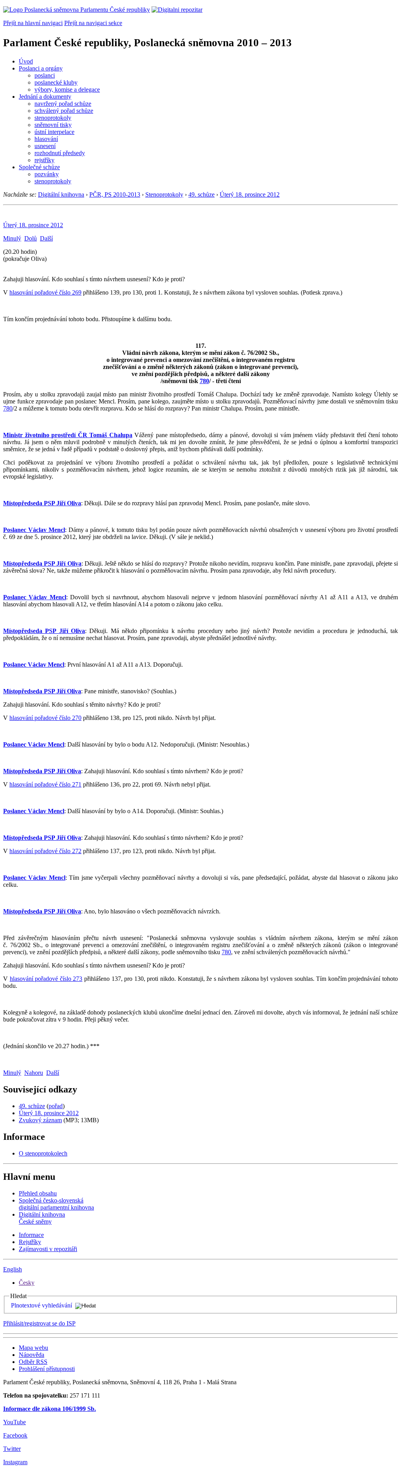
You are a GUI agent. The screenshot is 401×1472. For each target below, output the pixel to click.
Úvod (26, 61)
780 (204, 381)
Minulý (12, 238)
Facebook (15, 1435)
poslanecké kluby (56, 82)
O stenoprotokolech (43, 1153)
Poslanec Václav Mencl (34, 529)
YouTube (14, 1422)
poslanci (44, 75)
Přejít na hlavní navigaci (33, 23)
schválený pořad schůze (63, 110)
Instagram (15, 1462)
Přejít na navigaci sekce (93, 23)
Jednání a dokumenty (45, 96)
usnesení (45, 146)
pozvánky (46, 174)
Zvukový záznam (40, 1120)
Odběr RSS (33, 1361)
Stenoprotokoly (164, 194)
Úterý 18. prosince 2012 (250, 194)
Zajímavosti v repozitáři (48, 1249)
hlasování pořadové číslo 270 (45, 717)
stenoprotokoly (52, 117)
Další (46, 238)
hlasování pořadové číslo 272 (45, 851)
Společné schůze (39, 167)
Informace (31, 1234)
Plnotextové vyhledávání (41, 1305)
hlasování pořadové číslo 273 (46, 978)
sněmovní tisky (53, 124)
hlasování (46, 139)
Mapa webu (33, 1347)
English (12, 1269)
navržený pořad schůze (62, 103)
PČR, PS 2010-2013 (114, 194)
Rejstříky (30, 1242)
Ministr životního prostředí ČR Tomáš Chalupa (67, 435)
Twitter (12, 1448)
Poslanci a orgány (41, 68)
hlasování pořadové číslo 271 (45, 784)
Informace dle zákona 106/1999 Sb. (49, 1408)
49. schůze (201, 194)
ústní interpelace (54, 131)
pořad (56, 1106)
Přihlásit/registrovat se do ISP (39, 1323)
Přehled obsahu (38, 1193)
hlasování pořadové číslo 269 (45, 292)
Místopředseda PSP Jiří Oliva (42, 503)
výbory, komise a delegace (67, 89)
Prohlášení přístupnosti (47, 1368)
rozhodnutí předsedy (59, 153)
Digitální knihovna (61, 194)
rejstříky (44, 160)
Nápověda (31, 1354)
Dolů (30, 238)
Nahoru (33, 1072)
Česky (26, 1282)
